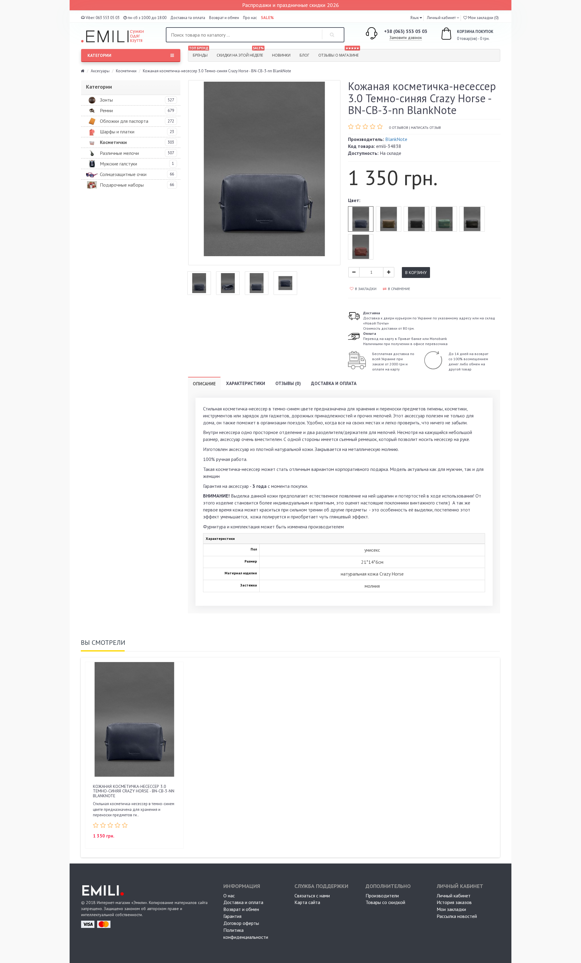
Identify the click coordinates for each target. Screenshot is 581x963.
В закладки (365, 288)
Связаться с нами (312, 896)
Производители (382, 896)
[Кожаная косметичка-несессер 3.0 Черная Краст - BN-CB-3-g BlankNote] (472, 219)
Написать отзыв (426, 127)
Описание (204, 384)
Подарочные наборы (122, 185)
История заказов (454, 902)
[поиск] (332, 34)
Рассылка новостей (457, 916)
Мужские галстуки (118, 164)
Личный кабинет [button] (441, 17)
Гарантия (232, 916)
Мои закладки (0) (483, 17)
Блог (304, 55)
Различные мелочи (119, 153)
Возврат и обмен (224, 17)
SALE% (267, 17)
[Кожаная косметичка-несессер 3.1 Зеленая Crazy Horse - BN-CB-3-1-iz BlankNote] (444, 219)
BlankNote (396, 139)
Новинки (281, 55)
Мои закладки (451, 909)
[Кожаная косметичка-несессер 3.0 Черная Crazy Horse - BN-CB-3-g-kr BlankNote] (416, 219)
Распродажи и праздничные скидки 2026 (290, 5)
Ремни (106, 110)
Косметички (126, 70)
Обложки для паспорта (124, 121)
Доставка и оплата (333, 383)
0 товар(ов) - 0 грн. (468, 35)
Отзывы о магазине (338, 53)
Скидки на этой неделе (240, 53)
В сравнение (399, 288)
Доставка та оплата (187, 17)
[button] (416, 17)
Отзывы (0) (288, 383)
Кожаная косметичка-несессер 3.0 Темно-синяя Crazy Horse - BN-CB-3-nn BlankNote (133, 791)
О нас (229, 896)
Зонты (106, 100)
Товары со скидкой (385, 902)
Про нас (250, 17)
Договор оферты (241, 923)
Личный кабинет (454, 896)
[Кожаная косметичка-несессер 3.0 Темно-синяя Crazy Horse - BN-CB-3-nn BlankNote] (264, 172)
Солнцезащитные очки (123, 174)
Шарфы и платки (117, 132)
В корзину (416, 272)
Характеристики (245, 383)
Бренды (198, 53)
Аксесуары (100, 70)
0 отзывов (398, 127)
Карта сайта (307, 902)
